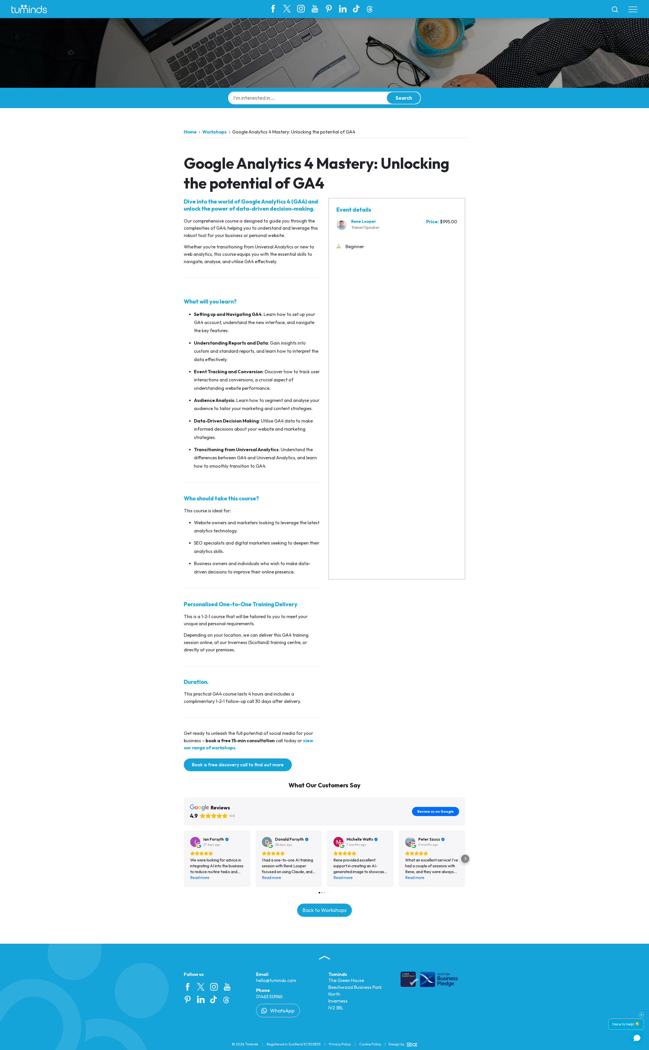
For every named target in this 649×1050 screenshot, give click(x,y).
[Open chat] (637, 1038)
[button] (184, 859)
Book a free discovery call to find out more (238, 765)
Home (190, 132)
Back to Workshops (324, 910)
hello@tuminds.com (276, 980)
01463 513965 (269, 997)
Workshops (214, 132)
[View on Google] (195, 842)
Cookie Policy (370, 1044)
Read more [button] (199, 877)
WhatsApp (282, 1010)
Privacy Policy (340, 1044)
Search (403, 98)
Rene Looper (363, 221)
